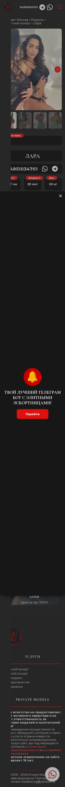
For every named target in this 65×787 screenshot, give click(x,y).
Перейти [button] (33, 414)
